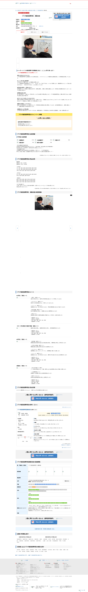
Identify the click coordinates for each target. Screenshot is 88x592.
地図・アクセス (45, 32)
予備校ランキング (19, 567)
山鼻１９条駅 (49, 540)
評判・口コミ (33, 32)
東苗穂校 (32, 551)
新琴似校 (23, 551)
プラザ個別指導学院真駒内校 (24, 409)
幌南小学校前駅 (59, 539)
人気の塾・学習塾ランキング (21, 564)
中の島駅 (64, 540)
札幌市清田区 (26, 540)
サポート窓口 (66, 564)
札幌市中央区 (25, 539)
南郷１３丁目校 (55, 549)
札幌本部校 (32, 549)
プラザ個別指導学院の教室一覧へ (36, 555)
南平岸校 (18, 549)
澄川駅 (49, 539)
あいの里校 (41, 551)
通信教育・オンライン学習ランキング (36, 573)
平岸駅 (60, 540)
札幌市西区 (21, 540)
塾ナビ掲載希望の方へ (67, 566)
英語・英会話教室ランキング (21, 573)
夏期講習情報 (56, 566)
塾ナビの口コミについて (67, 407)
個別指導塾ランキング (20, 566)
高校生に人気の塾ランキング (21, 570)
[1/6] (44, 202)
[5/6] (44, 265)
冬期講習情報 (56, 567)
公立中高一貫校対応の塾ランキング (22, 571)
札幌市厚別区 (32, 540)
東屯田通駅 (65, 539)
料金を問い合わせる (63, 16)
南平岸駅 (53, 539)
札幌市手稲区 (38, 540)
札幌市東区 (36, 539)
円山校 (39, 549)
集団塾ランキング (33, 564)
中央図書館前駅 (55, 540)
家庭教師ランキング (33, 570)
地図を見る (67, 480)
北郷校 (64, 549)
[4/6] (44, 249)
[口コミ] (48, 7)
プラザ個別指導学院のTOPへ (22, 555)
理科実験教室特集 (48, 567)
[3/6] (44, 233)
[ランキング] (39, 7)
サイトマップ (66, 567)
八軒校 (20, 551)
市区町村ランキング (33, 571)
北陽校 (61, 549)
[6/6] (44, 280)
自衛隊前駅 (45, 539)
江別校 (45, 551)
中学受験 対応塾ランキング (35, 567)
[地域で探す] (20, 7)
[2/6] (44, 218)
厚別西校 (28, 551)
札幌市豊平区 (19, 539)
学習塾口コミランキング (34, 566)
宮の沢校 (36, 551)
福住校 (27, 549)
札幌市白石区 (31, 539)
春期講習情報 (56, 564)
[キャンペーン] (67, 7)
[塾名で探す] (29, 7)
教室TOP (22, 32)
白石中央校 (50, 549)
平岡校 (36, 549)
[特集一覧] (58, 7)
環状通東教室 (44, 549)
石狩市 (18, 542)
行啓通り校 (23, 549)
